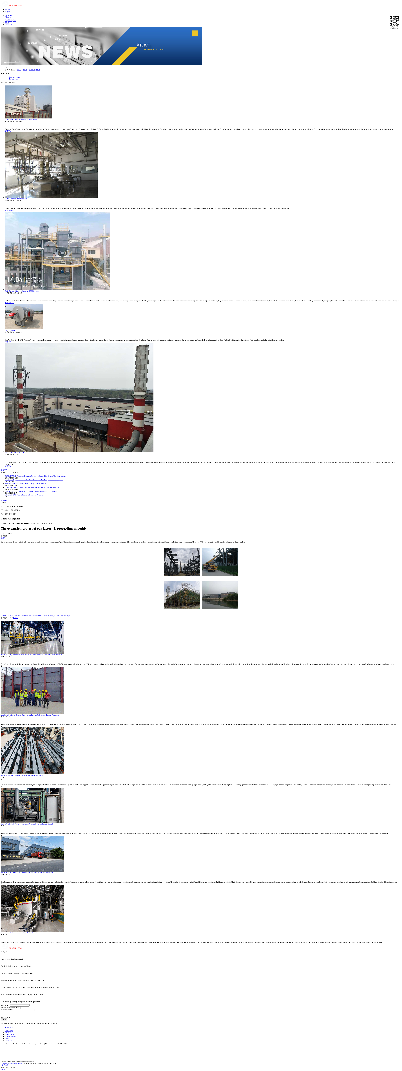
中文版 (7, 9)
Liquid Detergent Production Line (16, 199)
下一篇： (53, 615)
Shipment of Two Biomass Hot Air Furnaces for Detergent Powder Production (31, 491)
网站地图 (4, 1065)
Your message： (6, 1017)
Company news (34, 70)
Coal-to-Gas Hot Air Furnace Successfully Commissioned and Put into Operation (32, 487)
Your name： (5, 1005)
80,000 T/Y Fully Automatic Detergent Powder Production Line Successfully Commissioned (35, 476)
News (25, 70)
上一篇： (18, 615)
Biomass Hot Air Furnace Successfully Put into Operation (24, 495)
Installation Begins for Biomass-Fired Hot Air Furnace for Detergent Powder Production (34, 480)
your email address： (8, 1010)
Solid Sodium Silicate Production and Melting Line (22, 291)
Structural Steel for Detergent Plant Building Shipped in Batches (26, 483)
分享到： (4, 538)
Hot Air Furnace (10, 330)
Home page (9, 15)
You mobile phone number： (10, 1007)
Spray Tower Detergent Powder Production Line (21, 119)
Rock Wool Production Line (14, 452)
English (7, 11)
